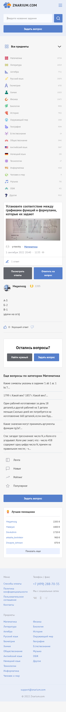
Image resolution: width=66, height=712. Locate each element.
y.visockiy (16, 246)
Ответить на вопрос (48, 273)
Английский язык (13, 656)
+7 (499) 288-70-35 (46, 584)
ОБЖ (35, 656)
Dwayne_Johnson (14, 542)
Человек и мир (12, 675)
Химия (7, 646)
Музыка (37, 651)
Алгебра (8, 631)
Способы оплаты (12, 583)
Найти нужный (19, 357)
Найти (58, 18)
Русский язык (11, 636)
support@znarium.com (33, 689)
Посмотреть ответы (17, 273)
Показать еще (33, 551)
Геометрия (9, 641)
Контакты (9, 604)
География (38, 641)
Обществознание (13, 651)
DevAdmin (11, 532)
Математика (30, 246)
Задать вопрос (33, 29)
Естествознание (41, 646)
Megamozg (11, 521)
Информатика (11, 670)
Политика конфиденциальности (16, 590)
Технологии (10, 666)
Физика (37, 621)
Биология (38, 626)
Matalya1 (10, 526)
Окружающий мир (43, 636)
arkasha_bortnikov (14, 537)
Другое (37, 661)
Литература (10, 626)
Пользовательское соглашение (14, 598)
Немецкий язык (12, 661)
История (37, 631)
